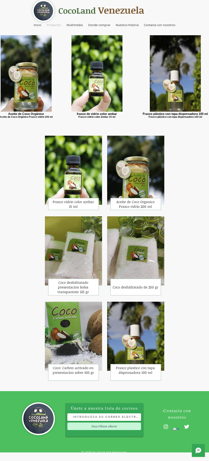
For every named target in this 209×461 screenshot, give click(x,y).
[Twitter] (187, 427)
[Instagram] (166, 427)
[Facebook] (176, 431)
